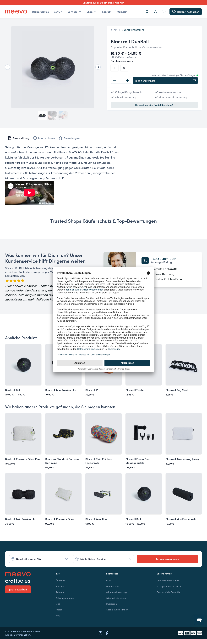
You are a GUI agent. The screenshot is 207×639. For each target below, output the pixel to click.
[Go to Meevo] (16, 12)
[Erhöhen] (127, 80)
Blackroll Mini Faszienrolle (60, 390)
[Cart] (164, 12)
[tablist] (103, 138)
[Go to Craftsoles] (27, 581)
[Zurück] (7, 67)
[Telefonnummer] (145, 260)
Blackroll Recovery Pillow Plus (22, 459)
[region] (52, 67)
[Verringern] (114, 80)
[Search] (147, 12)
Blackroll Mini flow (96, 519)
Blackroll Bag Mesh (177, 390)
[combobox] (39, 559)
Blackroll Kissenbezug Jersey (182, 459)
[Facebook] (107, 633)
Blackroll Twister (135, 390)
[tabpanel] (103, 175)
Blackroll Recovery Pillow (60, 519)
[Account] (155, 12)
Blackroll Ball (13, 390)
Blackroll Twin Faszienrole (20, 519)
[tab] (18, 138)
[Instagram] (100, 633)
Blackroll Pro (92, 390)
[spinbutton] (121, 80)
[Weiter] (98, 67)
